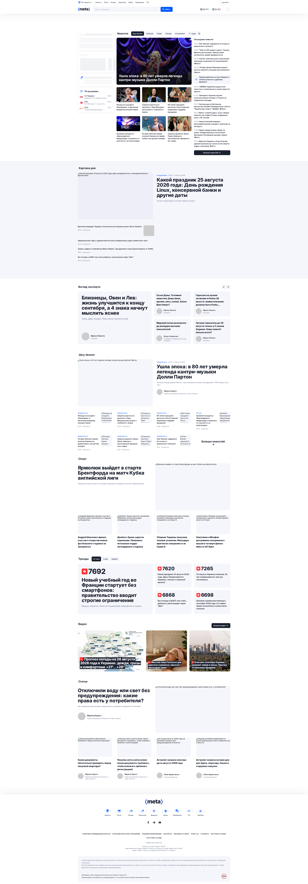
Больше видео (219, 625)
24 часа (96, 559)
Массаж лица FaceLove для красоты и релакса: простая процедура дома (166, 650)
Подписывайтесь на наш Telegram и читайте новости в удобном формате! (214, 79)
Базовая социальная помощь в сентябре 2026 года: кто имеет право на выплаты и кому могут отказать (211, 604)
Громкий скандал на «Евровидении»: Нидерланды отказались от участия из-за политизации (128, 137)
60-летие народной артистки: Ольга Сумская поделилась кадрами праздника (178, 108)
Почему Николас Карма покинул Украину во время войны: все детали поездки (153, 136)
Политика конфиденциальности (96, 834)
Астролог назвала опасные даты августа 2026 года (171, 761)
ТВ (147, 2)
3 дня (105, 559)
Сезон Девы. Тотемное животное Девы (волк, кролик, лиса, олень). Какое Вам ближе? (171, 300)
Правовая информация (151, 834)
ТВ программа (91, 91)
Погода (113, 2)
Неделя (114, 559)
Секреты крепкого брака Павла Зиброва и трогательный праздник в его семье (178, 137)
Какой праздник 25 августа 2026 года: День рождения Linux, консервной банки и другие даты (190, 187)
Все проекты (86, 2)
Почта (106, 2)
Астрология (180, 34)
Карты (130, 2)
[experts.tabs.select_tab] (224, 287)
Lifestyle (149, 34)
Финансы (154, 815)
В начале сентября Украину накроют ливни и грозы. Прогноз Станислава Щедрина (209, 650)
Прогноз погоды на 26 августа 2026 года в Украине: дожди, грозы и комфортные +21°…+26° (111, 650)
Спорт (159, 34)
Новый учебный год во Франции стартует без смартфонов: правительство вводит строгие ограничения (109, 590)
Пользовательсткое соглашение (126, 834)
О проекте (205, 834)
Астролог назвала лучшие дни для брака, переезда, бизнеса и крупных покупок (212, 763)
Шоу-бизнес (138, 34)
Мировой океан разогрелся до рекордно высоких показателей (171, 326)
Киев (194, 34)
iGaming (200, 815)
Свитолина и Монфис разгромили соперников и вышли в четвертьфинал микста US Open (210, 542)
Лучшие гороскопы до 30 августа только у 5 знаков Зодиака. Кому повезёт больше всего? (210, 328)
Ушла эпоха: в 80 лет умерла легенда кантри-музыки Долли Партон (192, 371)
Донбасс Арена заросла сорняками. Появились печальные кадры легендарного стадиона (130, 542)
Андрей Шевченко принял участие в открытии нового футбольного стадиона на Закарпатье (92, 542)
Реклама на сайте (181, 834)
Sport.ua (195, 834)
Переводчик (139, 2)
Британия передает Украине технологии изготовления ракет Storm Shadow (110, 226)
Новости (98, 2)
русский (225, 2)
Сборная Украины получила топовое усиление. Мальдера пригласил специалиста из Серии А (173, 542)
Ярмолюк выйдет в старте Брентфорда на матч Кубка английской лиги (111, 473)
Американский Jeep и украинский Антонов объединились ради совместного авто (113, 241)
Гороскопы (122, 2)
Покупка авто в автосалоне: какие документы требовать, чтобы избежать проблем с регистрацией (133, 765)
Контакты (167, 834)
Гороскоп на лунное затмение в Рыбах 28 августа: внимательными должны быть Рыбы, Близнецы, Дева (210, 300)
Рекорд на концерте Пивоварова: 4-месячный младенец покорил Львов (127, 107)
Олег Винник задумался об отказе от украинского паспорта (167, 441)
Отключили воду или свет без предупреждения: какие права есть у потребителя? (114, 695)
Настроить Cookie (218, 834)
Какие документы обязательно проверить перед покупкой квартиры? (94, 763)
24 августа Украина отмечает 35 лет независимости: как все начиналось (211, 577)
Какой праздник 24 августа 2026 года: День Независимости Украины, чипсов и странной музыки (173, 578)
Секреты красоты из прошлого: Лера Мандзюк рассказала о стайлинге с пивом (153, 108)
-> (213, 443)
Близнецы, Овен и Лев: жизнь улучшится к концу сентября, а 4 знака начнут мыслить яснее (115, 305)
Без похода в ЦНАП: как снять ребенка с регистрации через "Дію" (106, 257)
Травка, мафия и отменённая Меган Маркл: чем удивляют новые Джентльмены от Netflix (115, 249)
